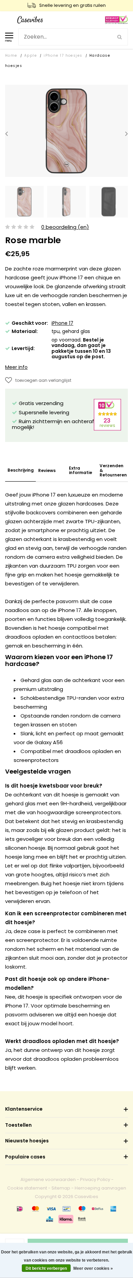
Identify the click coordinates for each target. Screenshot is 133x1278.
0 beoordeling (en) (65, 227)
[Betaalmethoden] (20, 1208)
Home (11, 55)
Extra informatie (80, 470)
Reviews (47, 470)
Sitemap (60, 1188)
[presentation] (6, 134)
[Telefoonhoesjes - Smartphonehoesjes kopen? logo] (30, 19)
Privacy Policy (95, 1179)
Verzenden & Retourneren (113, 470)
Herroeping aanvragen (100, 1188)
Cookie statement (27, 1188)
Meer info (16, 367)
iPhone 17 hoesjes (63, 55)
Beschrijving (21, 470)
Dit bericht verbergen (46, 1268)
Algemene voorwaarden (48, 1179)
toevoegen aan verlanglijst (43, 380)
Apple (30, 55)
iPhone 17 (62, 323)
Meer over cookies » (93, 1268)
